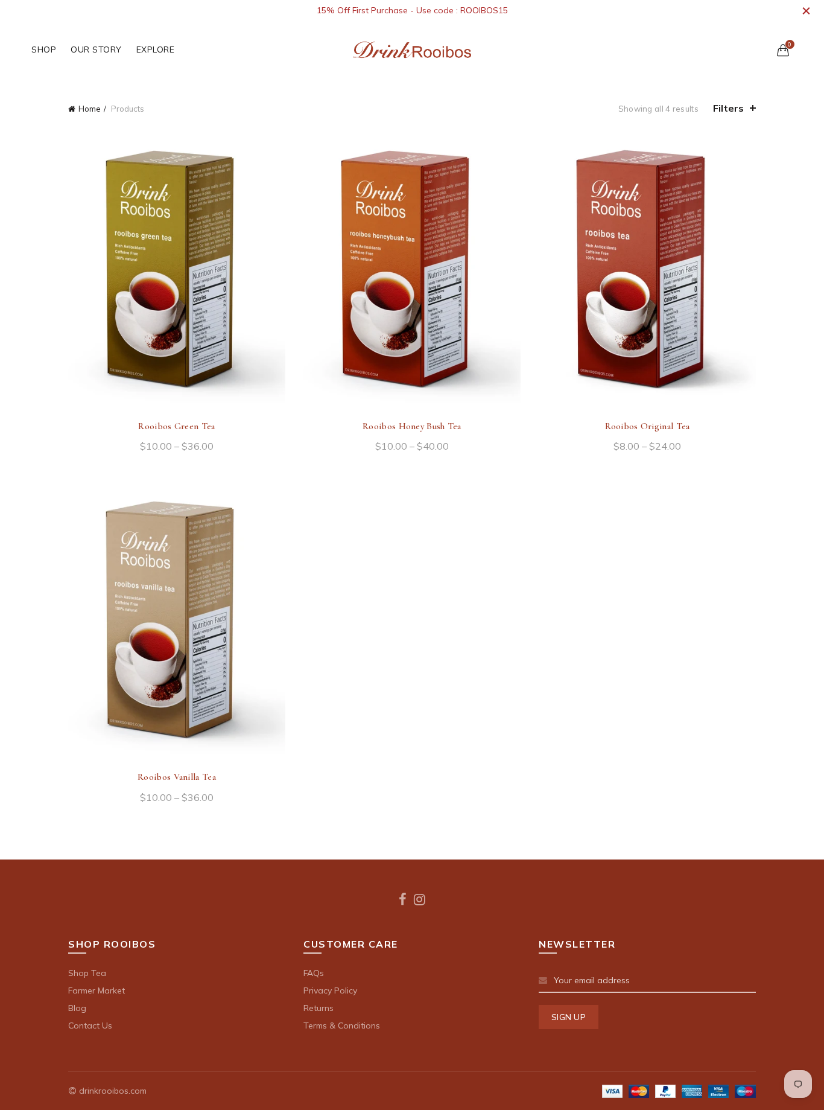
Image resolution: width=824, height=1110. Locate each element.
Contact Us (90, 1025)
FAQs (313, 973)
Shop (43, 49)
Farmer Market (96, 990)
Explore (155, 49)
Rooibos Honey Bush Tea (412, 426)
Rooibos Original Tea (647, 426)
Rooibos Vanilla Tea (177, 776)
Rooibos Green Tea (176, 426)
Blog (77, 1008)
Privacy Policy (330, 990)
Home (89, 108)
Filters (728, 108)
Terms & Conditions (341, 1025)
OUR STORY (96, 49)
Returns (318, 1008)
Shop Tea (87, 973)
